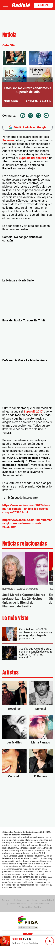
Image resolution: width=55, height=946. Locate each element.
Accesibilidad (48, 900)
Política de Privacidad (40, 903)
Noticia (9, 35)
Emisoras (18, 900)
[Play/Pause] (49, 941)
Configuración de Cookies (30, 907)
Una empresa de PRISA (27, 920)
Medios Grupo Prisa (27, 927)
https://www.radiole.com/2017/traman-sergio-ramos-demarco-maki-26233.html (28, 523)
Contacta (5, 900)
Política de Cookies (18, 903)
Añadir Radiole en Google (29, 127)
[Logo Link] (21, 5)
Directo (44, 5)
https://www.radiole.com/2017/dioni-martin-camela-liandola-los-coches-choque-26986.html (26, 508)
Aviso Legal (32, 900)
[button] (5, 5)
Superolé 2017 (33, 411)
